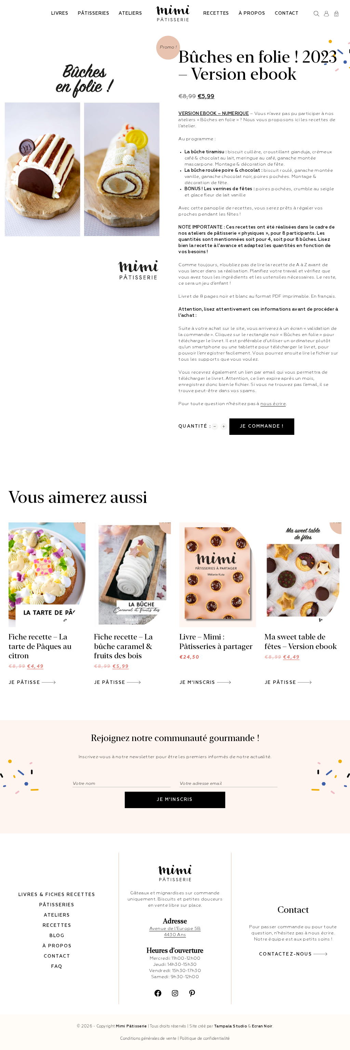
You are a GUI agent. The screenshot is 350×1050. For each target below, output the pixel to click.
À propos (252, 13)
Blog (57, 936)
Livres (60, 13)
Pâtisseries (93, 13)
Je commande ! (262, 426)
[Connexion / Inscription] (327, 13)
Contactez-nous (285, 954)
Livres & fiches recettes (56, 895)
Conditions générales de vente (148, 1038)
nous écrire (273, 404)
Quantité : (194, 426)
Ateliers (130, 13)
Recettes (216, 13)
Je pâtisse (24, 682)
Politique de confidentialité (205, 1038)
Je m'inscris (198, 682)
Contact (287, 13)
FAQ (57, 966)
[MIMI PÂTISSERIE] (173, 13)
